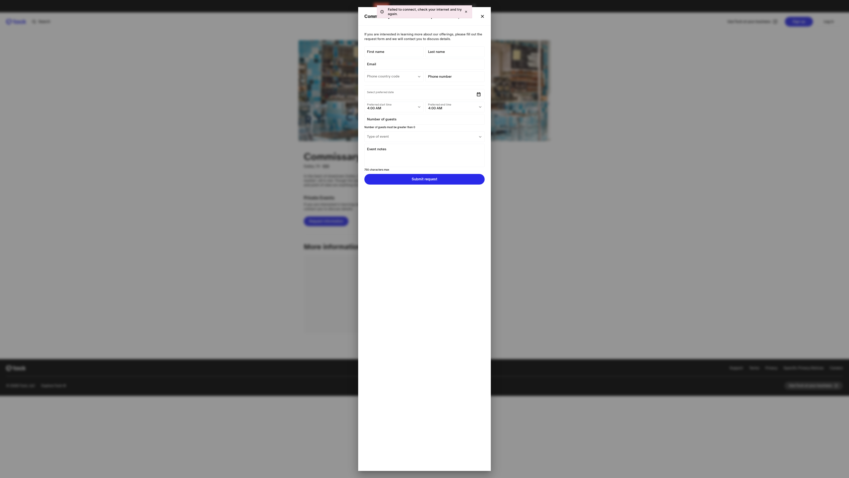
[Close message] (466, 12)
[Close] (482, 16)
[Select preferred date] (479, 94)
